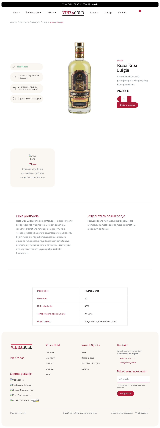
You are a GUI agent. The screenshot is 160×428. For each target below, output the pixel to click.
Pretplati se (125, 393)
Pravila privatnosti (18, 413)
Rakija (44, 22)
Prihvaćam (123, 385)
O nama (94, 12)
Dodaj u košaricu (127, 105)
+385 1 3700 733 (127, 358)
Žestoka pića (32, 12)
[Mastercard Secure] (20, 385)
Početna (13, 22)
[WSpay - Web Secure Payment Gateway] (22, 390)
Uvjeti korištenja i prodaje (122, 413)
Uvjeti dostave (141, 413)
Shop (48, 374)
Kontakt (122, 12)
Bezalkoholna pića (91, 363)
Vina (15, 12)
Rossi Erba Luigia (56, 22)
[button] (133, 13)
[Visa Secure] (17, 379)
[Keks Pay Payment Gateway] (20, 395)
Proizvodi (23, 22)
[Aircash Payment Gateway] (19, 400)
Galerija (108, 12)
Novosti (49, 363)
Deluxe (50, 12)
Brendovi (50, 358)
